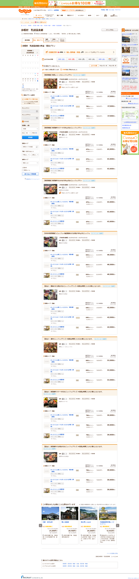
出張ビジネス (31, 18)
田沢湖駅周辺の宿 (126, 125)
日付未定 (26, 121)
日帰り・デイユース (50, 18)
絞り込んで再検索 (30, 174)
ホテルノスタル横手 (127, 33)
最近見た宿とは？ (134, 103)
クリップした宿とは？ (133, 98)
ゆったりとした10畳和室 (57, 115)
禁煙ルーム (27, 170)
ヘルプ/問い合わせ (116, 7)
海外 (105, 15)
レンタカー (81, 15)
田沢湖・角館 (47, 25)
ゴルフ (97, 15)
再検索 (30, 137)
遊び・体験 (60, 15)
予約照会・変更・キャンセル (107, 9)
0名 (36, 133)
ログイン (50, 10)
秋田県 (29, 25)
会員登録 (56, 10)
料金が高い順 (112, 65)
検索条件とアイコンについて (32, 179)
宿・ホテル (23, 25)
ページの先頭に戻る (112, 553)
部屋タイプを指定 (28, 146)
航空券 (89, 15)
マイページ (117, 9)
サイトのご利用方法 (106, 7)
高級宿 (43, 18)
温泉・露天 (38, 18)
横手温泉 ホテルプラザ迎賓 (129, 44)
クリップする (109, 30)
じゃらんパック (49, 15)
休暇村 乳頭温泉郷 (56, 25)
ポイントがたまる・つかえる (27, 22)
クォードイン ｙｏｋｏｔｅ (129, 55)
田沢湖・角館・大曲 (37, 25)
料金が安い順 (103, 65)
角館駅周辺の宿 (126, 127)
